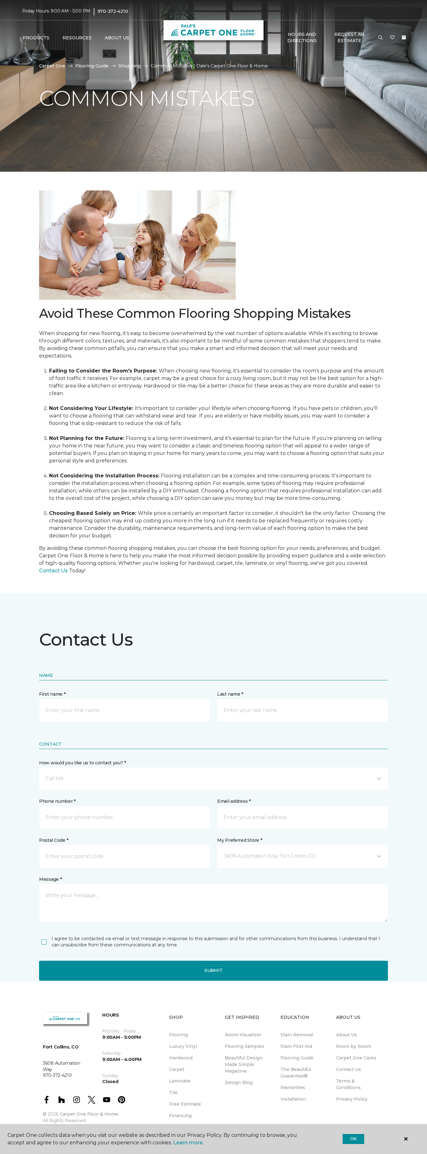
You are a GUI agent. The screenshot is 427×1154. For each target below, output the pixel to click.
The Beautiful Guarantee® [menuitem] (295, 1073)
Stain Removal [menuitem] (296, 1035)
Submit (213, 970)
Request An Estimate (349, 37)
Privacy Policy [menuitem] (352, 1099)
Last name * (230, 694)
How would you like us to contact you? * (82, 763)
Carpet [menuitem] (176, 1069)
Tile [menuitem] (173, 1092)
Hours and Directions (301, 37)
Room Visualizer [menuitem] (243, 1035)
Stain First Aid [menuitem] (296, 1046)
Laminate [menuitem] (179, 1081)
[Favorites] (392, 38)
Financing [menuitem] (180, 1115)
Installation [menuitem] (293, 1099)
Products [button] (36, 38)
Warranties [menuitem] (292, 1087)
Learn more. (188, 1143)
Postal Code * (53, 840)
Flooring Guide (91, 66)
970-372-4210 (113, 11)
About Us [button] (117, 38)
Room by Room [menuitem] (353, 1046)
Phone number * (57, 801)
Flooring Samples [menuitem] (244, 1046)
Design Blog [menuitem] (239, 1082)
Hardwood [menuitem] (181, 1058)
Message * (50, 879)
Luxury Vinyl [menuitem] (183, 1046)
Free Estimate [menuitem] (185, 1104)
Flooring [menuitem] (178, 1035)
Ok (353, 1139)
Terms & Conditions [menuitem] (348, 1084)
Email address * (234, 801)
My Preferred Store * (239, 840)
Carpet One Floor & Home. (89, 1114)
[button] (380, 38)
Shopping (129, 66)
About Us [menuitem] (346, 1035)
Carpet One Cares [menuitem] (356, 1058)
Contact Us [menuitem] (348, 1069)
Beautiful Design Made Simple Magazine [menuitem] (244, 1064)
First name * (52, 694)
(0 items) (404, 37)
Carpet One (52, 66)
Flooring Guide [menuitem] (297, 1058)
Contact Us (53, 571)
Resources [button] (77, 38)
